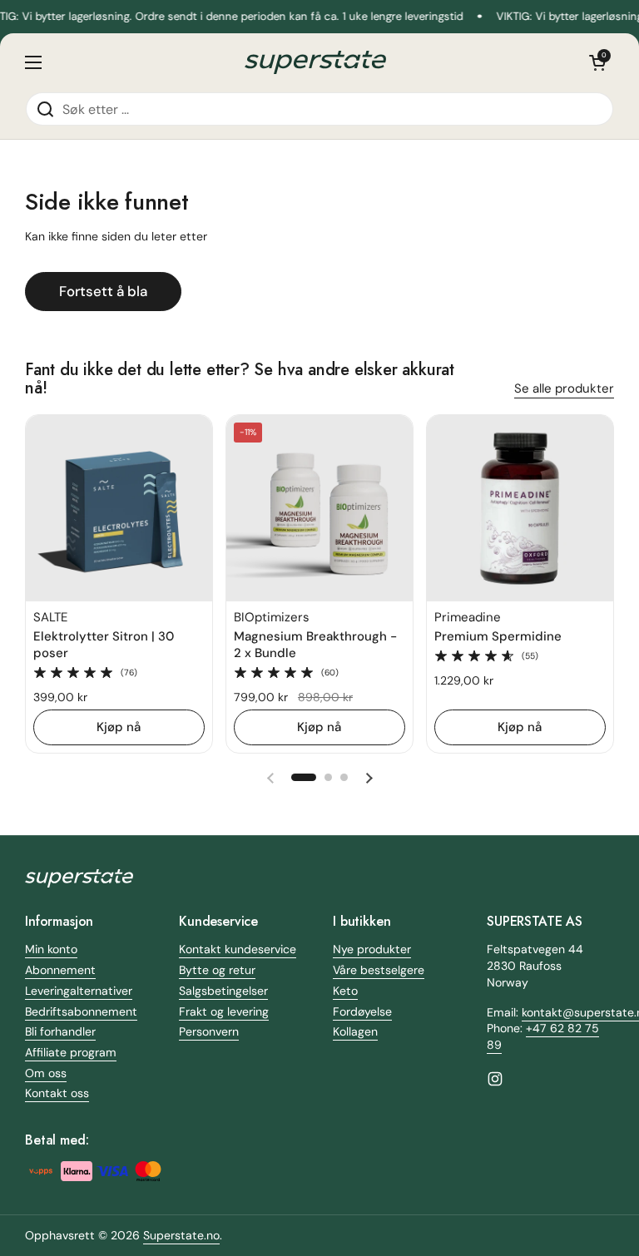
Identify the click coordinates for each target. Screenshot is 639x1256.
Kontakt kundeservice (237, 949)
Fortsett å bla (103, 291)
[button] (597, 62)
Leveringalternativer (78, 990)
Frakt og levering (224, 1011)
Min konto (51, 949)
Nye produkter (372, 949)
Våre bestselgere (378, 969)
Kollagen (355, 1031)
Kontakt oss (57, 1092)
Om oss (46, 1073)
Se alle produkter (564, 388)
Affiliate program (70, 1052)
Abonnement (60, 969)
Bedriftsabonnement (81, 1011)
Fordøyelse (362, 1011)
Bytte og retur (217, 969)
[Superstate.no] (315, 63)
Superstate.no (181, 1235)
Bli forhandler (60, 1031)
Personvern (209, 1031)
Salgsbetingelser (223, 990)
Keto (345, 990)
